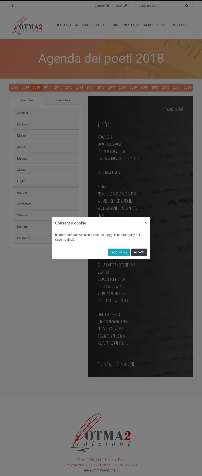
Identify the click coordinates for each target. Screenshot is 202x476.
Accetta (139, 252)
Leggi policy (118, 252)
